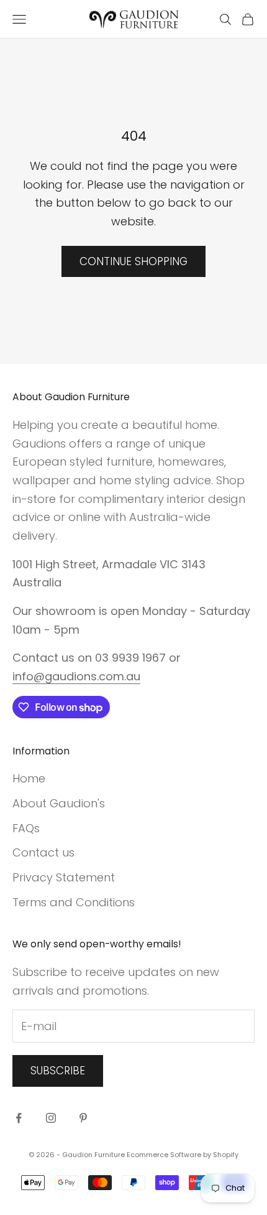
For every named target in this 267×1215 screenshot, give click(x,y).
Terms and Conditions (73, 902)
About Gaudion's (58, 803)
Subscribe (57, 1070)
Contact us (43, 852)
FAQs (26, 828)
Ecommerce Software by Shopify (182, 1155)
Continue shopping (133, 261)
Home (28, 778)
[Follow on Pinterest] (83, 1118)
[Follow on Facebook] (18, 1118)
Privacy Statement (63, 877)
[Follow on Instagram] (51, 1118)
